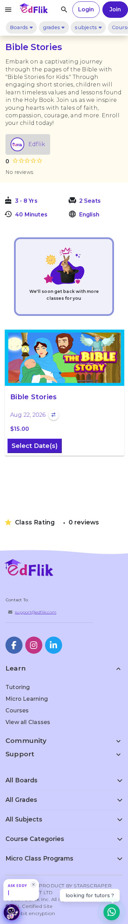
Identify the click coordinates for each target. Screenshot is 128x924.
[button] (24, 890)
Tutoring (17, 687)
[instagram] (33, 645)
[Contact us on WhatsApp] (111, 911)
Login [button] (86, 9)
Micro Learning (26, 699)
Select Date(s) (35, 446)
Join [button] (115, 9)
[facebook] (14, 645)
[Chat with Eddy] (11, 912)
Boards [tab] (20, 27)
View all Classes (27, 722)
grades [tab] (52, 27)
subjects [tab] (86, 27)
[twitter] (53, 645)
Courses (17, 710)
